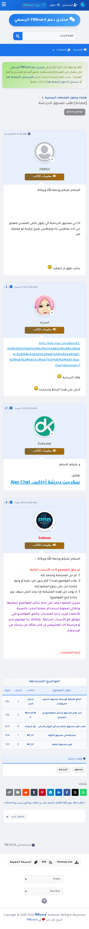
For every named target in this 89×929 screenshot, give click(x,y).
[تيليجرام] (50, 792)
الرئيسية (78, 50)
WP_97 (30, 735)
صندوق (79, 770)
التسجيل (68, 5)
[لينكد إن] (58, 792)
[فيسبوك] (67, 792)
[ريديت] (25, 792)
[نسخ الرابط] (9, 792)
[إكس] (75, 792)
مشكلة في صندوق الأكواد (62, 735)
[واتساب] (83, 792)
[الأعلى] (44, 900)
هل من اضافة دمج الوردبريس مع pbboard (25, 802)
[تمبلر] (34, 792)
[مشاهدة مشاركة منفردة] (11, 286)
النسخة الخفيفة (20, 862)
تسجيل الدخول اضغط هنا (63, 82)
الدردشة (63, 770)
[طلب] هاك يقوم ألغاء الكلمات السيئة (66, 802)
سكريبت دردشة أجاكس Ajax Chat (45, 482)
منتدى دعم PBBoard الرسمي (27, 67)
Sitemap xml (64, 862)
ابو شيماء (30, 727)
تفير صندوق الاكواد (62, 745)
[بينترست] (42, 792)
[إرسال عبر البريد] (17, 792)
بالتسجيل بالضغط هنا (20, 77)
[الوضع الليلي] (83, 5)
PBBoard (32, 920)
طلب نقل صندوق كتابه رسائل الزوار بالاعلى (62, 727)
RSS (44, 862)
